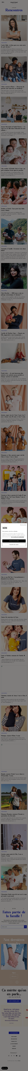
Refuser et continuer (23, 524)
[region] (14, 535)
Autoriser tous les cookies (14, 540)
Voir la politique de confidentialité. (17, 536)
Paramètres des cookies (14, 544)
